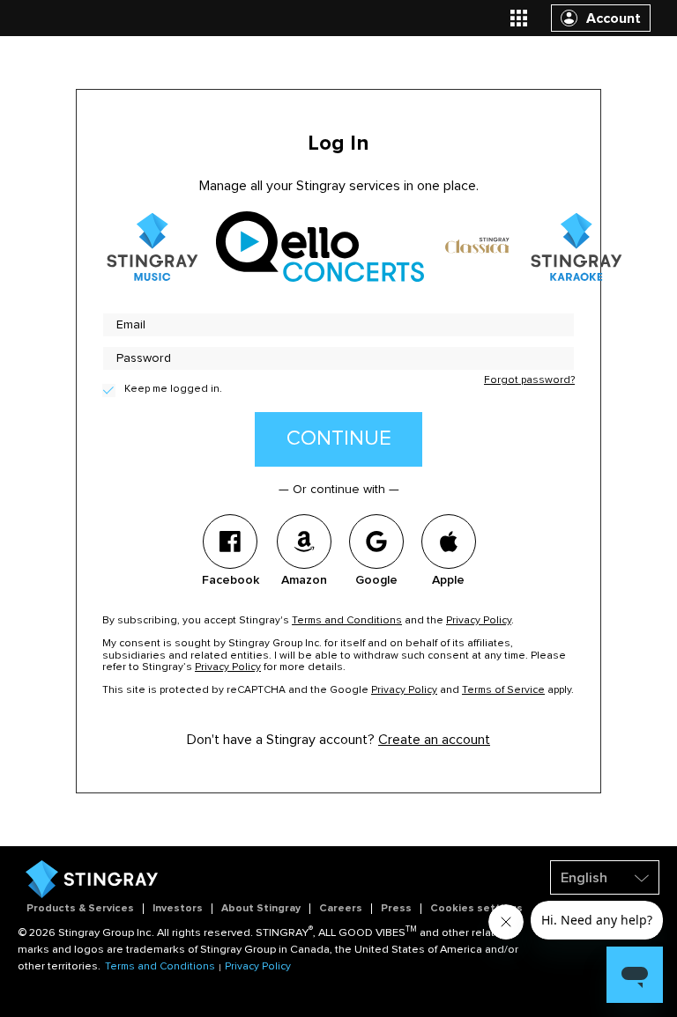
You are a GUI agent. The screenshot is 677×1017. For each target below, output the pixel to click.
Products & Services (80, 908)
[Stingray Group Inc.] (92, 895)
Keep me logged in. (173, 389)
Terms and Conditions (347, 620)
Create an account (434, 740)
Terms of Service (503, 690)
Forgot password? (529, 380)
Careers (340, 908)
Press (396, 908)
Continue (338, 438)
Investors (178, 908)
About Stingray (261, 908)
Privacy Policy (478, 620)
